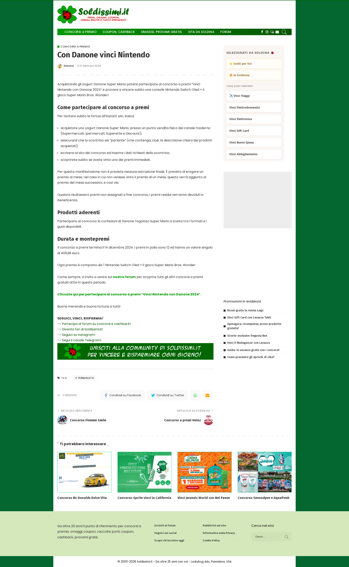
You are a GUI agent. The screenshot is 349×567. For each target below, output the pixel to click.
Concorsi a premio (75, 46)
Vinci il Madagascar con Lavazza (248, 343)
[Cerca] (284, 32)
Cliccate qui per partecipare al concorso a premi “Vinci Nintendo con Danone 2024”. (129, 294)
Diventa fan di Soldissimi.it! (82, 329)
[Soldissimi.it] (94, 14)
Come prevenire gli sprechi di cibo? (250, 357)
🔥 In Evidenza (239, 75)
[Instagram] (267, 32)
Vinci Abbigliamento (243, 154)
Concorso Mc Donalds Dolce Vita (82, 498)
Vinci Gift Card (239, 131)
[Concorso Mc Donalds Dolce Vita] (84, 472)
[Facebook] (262, 32)
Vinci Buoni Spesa (241, 142)
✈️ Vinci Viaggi (239, 96)
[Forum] (272, 32)
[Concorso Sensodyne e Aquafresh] (265, 472)
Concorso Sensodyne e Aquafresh (263, 498)
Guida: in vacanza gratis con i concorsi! (253, 350)
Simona (69, 66)
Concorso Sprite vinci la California (144, 498)
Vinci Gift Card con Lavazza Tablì (249, 317)
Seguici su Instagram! (78, 334)
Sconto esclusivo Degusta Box (247, 335)
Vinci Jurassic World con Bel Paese (204, 498)
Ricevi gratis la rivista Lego (245, 310)
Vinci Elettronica (240, 119)
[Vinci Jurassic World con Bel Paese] (205, 472)
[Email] (207, 395)
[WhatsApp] (195, 395)
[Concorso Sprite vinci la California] (145, 472)
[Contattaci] (277, 32)
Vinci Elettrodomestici (244, 107)
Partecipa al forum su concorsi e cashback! (96, 323)
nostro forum (124, 277)
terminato (86, 378)
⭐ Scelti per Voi (240, 63)
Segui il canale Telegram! (81, 340)
